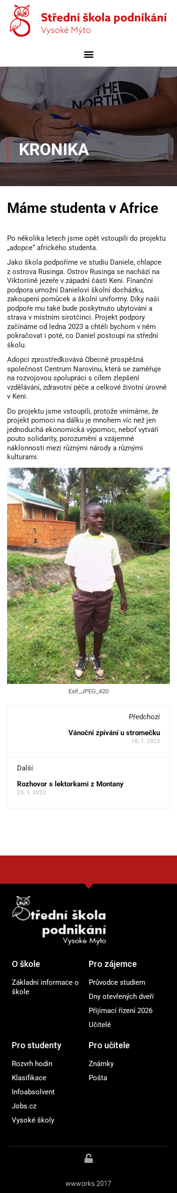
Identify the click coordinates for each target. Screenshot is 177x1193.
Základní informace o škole (45, 987)
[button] (88, 54)
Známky (101, 1064)
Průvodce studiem (117, 982)
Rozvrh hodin (32, 1064)
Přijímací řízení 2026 (120, 1010)
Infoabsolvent (33, 1092)
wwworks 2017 (88, 1183)
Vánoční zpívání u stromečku (114, 733)
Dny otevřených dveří (121, 996)
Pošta (98, 1078)
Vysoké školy (33, 1120)
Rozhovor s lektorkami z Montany (70, 784)
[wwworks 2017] (88, 1158)
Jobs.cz (24, 1106)
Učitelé (100, 1024)
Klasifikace (29, 1078)
